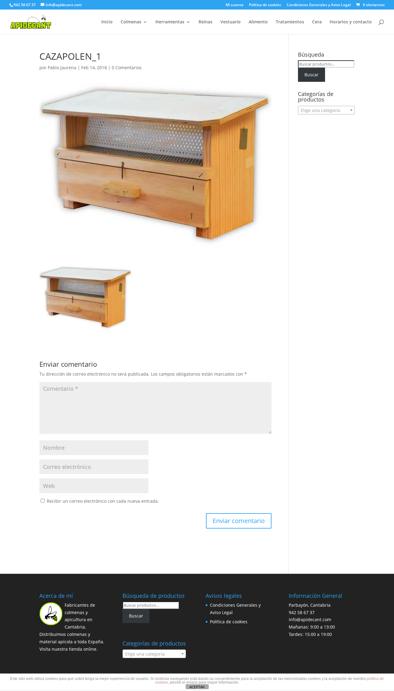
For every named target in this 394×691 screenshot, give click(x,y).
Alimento (258, 22)
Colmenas (131, 22)
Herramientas (169, 22)
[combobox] (326, 110)
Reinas (205, 22)
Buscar (311, 75)
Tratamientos (290, 22)
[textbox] (326, 110)
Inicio (107, 22)
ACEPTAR (197, 687)
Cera (317, 22)
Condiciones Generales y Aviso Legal (319, 5)
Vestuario (230, 22)
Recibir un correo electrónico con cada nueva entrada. (103, 501)
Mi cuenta (234, 5)
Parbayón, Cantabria (310, 605)
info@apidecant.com (310, 619)
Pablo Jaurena (62, 67)
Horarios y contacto (351, 22)
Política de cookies (265, 5)
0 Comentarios (127, 67)
